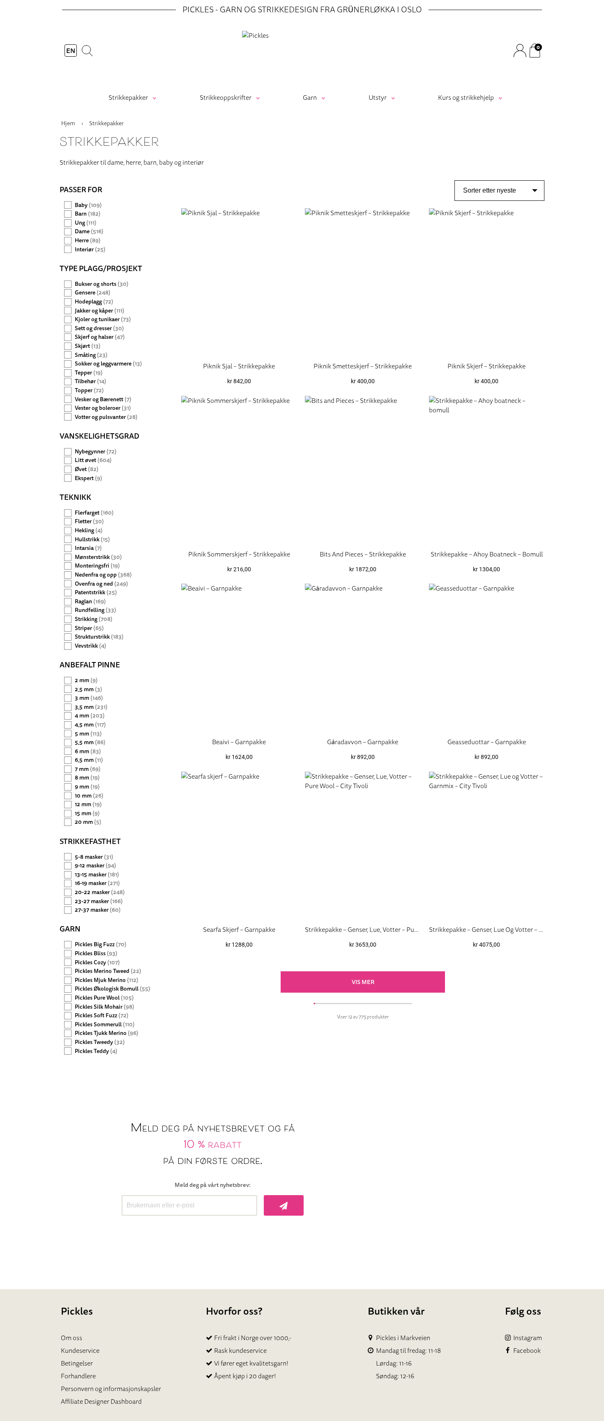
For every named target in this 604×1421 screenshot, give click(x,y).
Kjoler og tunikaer (103, 319)
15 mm (87, 813)
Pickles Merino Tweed (108, 971)
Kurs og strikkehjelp (466, 97)
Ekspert (88, 478)
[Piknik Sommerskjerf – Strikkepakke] (239, 469)
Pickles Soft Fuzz (102, 1015)
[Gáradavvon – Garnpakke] (362, 657)
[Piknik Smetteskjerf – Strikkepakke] (362, 281)
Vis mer (363, 981)
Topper (89, 390)
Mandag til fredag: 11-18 (408, 1350)
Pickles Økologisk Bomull (112, 988)
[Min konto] (519, 50)
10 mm (89, 795)
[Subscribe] (284, 1205)
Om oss (71, 1337)
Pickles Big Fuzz (101, 944)
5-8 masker (94, 857)
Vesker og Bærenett (103, 399)
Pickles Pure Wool (104, 997)
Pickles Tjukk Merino (106, 1033)
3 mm (89, 698)
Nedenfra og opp (103, 574)
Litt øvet (93, 460)
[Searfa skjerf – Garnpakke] (239, 845)
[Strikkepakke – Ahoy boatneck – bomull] (486, 469)
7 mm (88, 769)
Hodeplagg (94, 301)
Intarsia (88, 548)
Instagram (527, 1338)
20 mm (88, 822)
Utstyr (378, 97)
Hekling (89, 530)
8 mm (87, 777)
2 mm (86, 680)
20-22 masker (100, 892)
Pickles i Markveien (403, 1338)
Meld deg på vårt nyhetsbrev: (213, 1185)
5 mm (88, 733)
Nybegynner (96, 451)
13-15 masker (97, 874)
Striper (89, 628)
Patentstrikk (96, 592)
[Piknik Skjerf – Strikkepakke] (486, 281)
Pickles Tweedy (100, 1042)
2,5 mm (88, 689)
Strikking (94, 619)
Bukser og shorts (102, 284)
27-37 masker (98, 910)
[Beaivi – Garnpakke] (239, 657)
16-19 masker (97, 883)
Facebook (527, 1350)
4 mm (90, 715)
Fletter (89, 521)
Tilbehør (90, 381)
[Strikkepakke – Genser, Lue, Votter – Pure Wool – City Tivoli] (362, 845)
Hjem (68, 123)
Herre (88, 240)
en (70, 50)
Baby (88, 205)
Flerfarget (94, 512)
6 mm (88, 751)
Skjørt (88, 346)
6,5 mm (89, 760)
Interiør (90, 249)
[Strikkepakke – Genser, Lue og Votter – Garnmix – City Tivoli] (486, 845)
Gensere (93, 292)
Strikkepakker (128, 97)
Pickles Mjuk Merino (106, 980)
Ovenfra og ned (101, 583)
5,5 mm (90, 742)
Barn (88, 213)
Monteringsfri (97, 565)
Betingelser (77, 1363)
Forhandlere (78, 1375)
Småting (91, 355)
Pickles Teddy (96, 1051)
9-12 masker (95, 865)
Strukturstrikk (99, 636)
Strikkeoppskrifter (225, 97)
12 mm (88, 804)
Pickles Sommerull (105, 1024)
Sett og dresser (99, 328)
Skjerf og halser (100, 337)
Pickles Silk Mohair (104, 1007)
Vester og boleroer (103, 408)
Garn (310, 97)
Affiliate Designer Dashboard (101, 1401)
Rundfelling (95, 610)
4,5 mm (90, 724)
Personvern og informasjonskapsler (111, 1388)
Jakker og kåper (99, 310)
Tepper (89, 372)
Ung (86, 222)
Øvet (87, 469)
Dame (89, 231)
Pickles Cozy (97, 962)
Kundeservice (80, 1350)
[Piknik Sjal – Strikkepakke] (239, 281)
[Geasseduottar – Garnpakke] (486, 657)
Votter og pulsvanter (106, 417)
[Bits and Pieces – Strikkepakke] (362, 469)
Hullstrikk (92, 539)
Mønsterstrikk (98, 557)
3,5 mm (91, 707)
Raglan (90, 601)
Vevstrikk (90, 646)
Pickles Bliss (96, 953)
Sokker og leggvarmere (108, 363)
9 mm (87, 786)
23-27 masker (99, 901)
